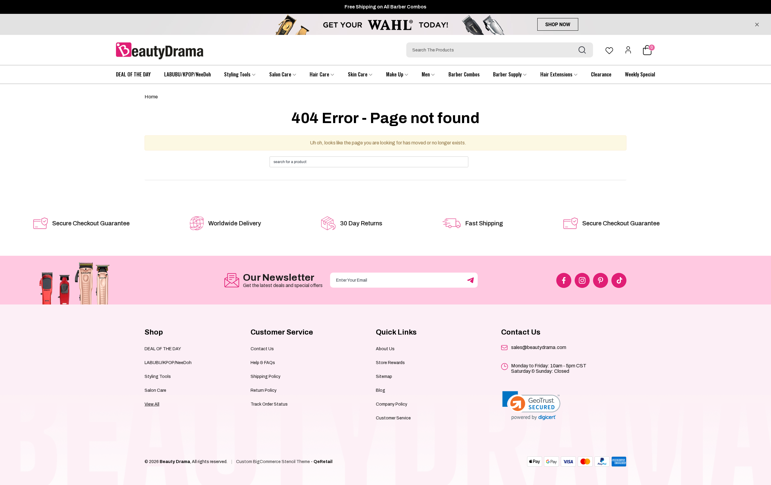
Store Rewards (390, 362)
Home (151, 96)
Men (426, 74)
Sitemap (384, 376)
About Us (385, 349)
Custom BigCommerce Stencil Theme (273, 461)
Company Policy (391, 404)
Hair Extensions (557, 74)
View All (152, 404)
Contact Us (262, 349)
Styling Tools (238, 74)
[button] (531, 406)
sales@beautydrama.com (538, 347)
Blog (380, 390)
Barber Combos (464, 74)
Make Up (395, 74)
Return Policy (263, 390)
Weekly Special (640, 74)
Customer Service (393, 418)
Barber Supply (508, 74)
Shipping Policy (265, 376)
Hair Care (320, 74)
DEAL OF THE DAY (133, 74)
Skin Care (358, 74)
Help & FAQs (263, 362)
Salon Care (280, 74)
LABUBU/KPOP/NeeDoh (187, 74)
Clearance (601, 74)
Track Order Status (269, 404)
